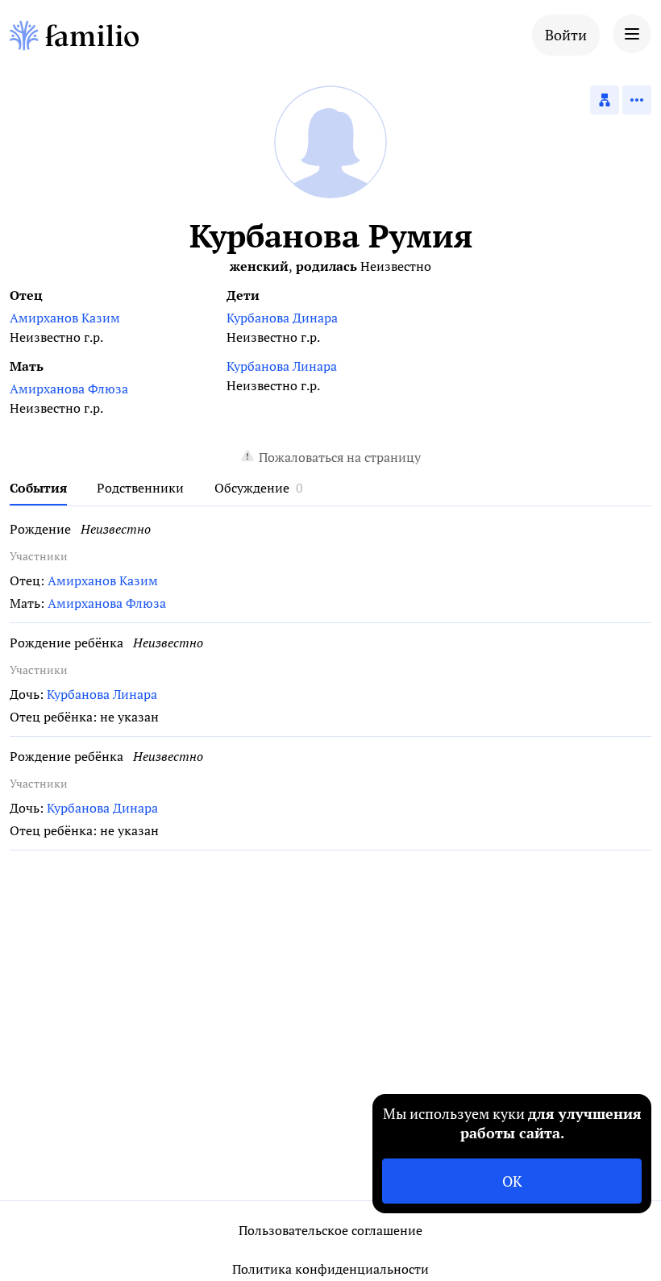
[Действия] (636, 99)
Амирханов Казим (65, 317)
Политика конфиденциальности (330, 1269)
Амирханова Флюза (69, 388)
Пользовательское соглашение (330, 1230)
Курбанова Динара (282, 317)
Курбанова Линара (282, 366)
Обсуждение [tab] (251, 488)
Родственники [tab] (140, 488)
